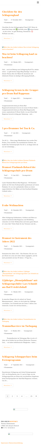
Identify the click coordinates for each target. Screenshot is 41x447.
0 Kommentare (8, 22)
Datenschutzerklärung (16, 443)
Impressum (4, 443)
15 (31, 396)
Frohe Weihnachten (12, 205)
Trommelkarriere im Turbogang (19, 326)
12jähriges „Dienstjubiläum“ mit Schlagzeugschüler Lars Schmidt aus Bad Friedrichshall (19, 283)
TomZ (5, 20)
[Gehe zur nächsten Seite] (36, 396)
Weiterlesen (8, 38)
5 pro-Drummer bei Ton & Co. (18, 128)
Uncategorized (29, 20)
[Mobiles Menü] (38, 2)
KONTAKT (13, 421)
